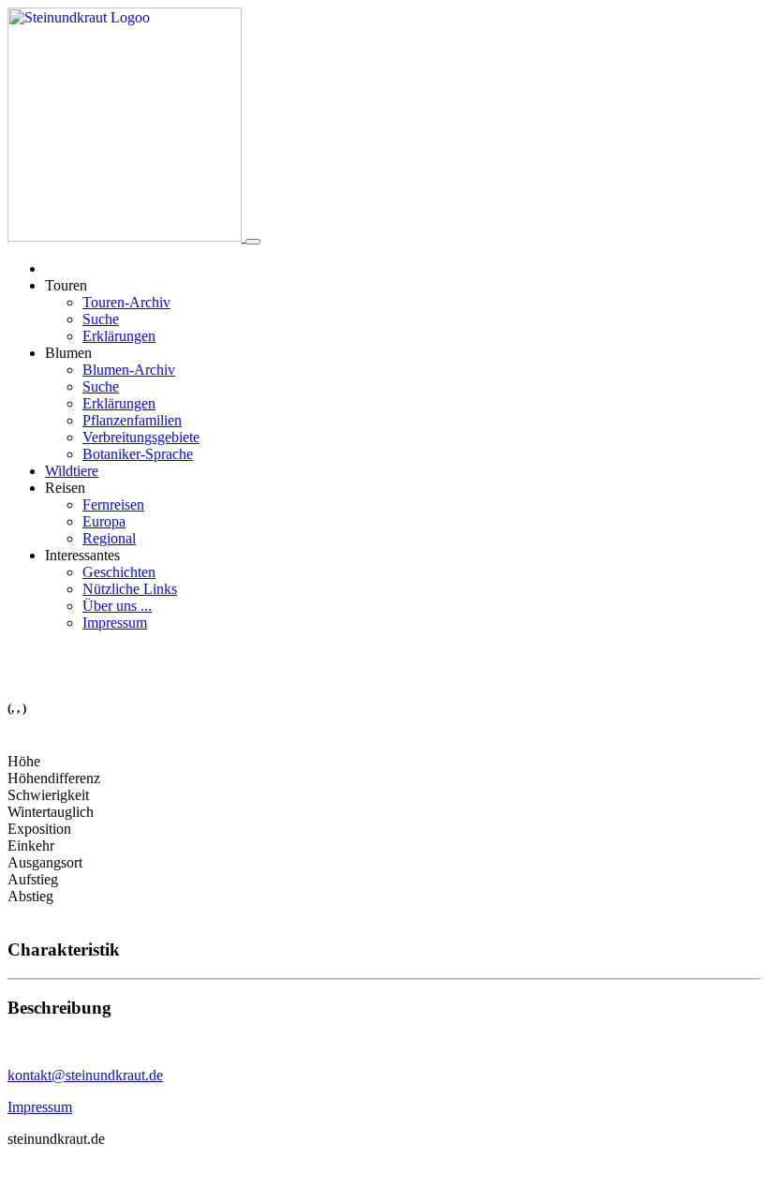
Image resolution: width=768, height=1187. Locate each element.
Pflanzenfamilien (132, 420)
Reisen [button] (65, 488)
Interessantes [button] (82, 555)
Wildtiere (71, 471)
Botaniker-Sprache (137, 454)
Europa (104, 521)
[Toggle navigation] (252, 242)
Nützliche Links (129, 589)
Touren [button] (66, 285)
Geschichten (118, 572)
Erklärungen (118, 336)
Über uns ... (117, 606)
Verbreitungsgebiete (140, 437)
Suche (100, 319)
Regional (109, 538)
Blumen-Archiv (128, 370)
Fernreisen (113, 504)
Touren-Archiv (126, 302)
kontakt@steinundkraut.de (85, 1075)
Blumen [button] (68, 353)
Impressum (114, 623)
